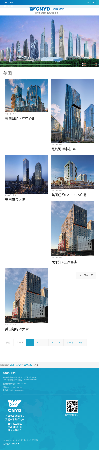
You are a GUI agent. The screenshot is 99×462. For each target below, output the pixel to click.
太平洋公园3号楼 (64, 261)
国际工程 (28, 364)
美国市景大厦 (15, 199)
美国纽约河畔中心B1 (20, 118)
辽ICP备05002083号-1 (11, 444)
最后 (81, 342)
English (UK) (8, 2)
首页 (12, 364)
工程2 (19, 364)
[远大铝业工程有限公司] (49, 10)
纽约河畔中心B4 (63, 148)
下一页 (70, 342)
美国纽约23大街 (17, 328)
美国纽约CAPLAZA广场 (68, 194)
